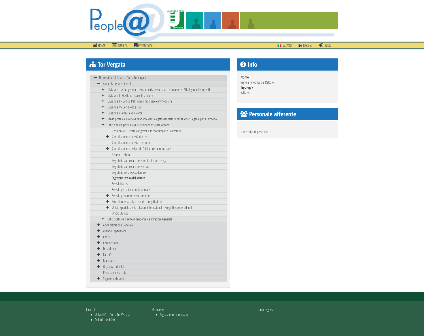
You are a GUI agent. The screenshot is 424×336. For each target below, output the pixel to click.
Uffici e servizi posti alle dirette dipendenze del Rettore (138, 125)
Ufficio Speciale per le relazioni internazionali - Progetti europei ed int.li (152, 207)
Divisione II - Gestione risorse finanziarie (130, 95)
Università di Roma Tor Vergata (112, 314)
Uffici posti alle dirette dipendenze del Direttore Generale (140, 219)
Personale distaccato (115, 272)
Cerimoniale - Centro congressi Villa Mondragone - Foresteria (146, 131)
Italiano (286, 45)
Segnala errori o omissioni (174, 314)
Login (327, 45)
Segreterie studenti (114, 278)
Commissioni (110, 243)
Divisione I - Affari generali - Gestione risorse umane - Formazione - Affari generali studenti (159, 89)
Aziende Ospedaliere (114, 231)
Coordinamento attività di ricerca (130, 136)
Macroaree (109, 260)
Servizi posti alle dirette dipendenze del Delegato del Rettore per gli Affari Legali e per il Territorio (162, 119)
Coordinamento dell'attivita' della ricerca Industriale (141, 148)
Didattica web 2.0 (105, 319)
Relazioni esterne (121, 154)
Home (101, 45)
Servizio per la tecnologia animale (131, 189)
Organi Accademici (113, 266)
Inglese (307, 45)
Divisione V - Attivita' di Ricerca (125, 113)
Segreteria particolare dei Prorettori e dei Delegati (140, 160)
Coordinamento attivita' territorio (131, 142)
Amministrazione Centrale (117, 83)
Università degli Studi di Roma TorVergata (122, 77)
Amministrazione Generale (118, 225)
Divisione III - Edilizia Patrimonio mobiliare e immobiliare (140, 101)
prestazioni (145, 45)
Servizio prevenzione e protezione (131, 195)
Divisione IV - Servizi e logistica (125, 107)
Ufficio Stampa (120, 213)
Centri (106, 237)
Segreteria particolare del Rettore (130, 166)
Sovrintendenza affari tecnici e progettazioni (137, 201)
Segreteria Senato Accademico (129, 172)
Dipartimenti (110, 248)
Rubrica (122, 45)
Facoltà (107, 254)
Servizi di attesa (120, 183)
